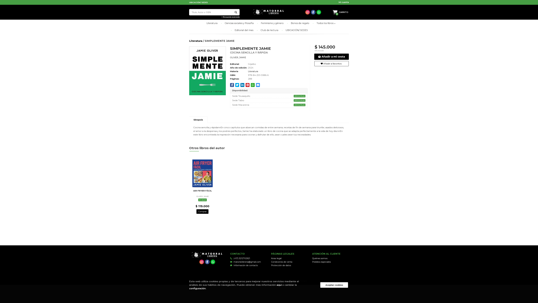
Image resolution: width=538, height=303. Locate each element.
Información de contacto (246, 265)
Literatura (196, 41)
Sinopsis (198, 119)
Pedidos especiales (321, 262)
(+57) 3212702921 (242, 258)
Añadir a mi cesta (333, 56)
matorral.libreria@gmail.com (247, 262)
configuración (197, 288)
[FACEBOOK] (313, 12)
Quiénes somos (319, 258)
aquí (279, 285)
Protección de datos (281, 265)
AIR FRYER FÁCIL (202, 190)
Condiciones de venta (281, 262)
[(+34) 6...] (318, 12)
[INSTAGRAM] (307, 12)
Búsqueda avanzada (231, 17)
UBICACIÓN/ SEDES (198, 2)
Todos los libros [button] (325, 23)
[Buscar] (236, 12)
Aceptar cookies (334, 285)
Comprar (202, 211)
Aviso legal (276, 258)
